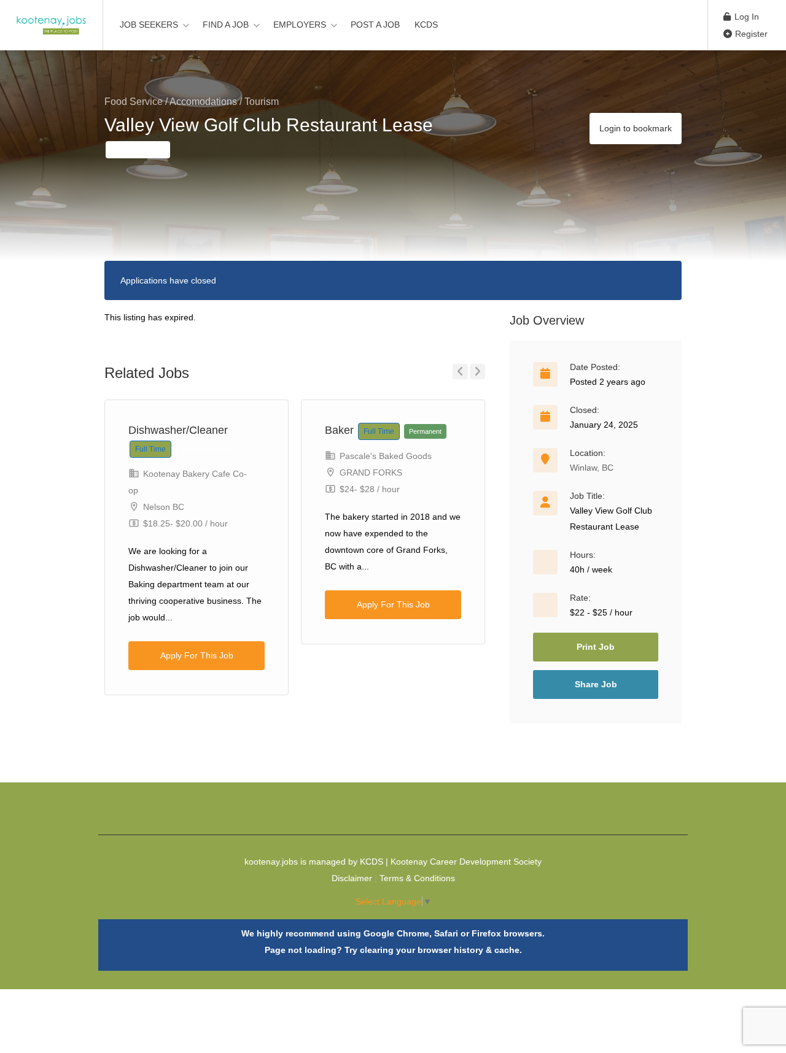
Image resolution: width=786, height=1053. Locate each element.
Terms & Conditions (417, 878)
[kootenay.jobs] (51, 19)
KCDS (426, 24)
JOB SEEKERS (149, 24)
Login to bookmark (635, 128)
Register (750, 34)
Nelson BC (163, 507)
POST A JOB (375, 24)
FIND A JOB (226, 24)
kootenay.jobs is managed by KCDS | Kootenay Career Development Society (393, 861)
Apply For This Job (196, 655)
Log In (745, 16)
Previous (460, 371)
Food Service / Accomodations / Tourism (191, 101)
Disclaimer (352, 878)
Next (477, 371)
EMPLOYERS (299, 24)
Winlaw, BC (591, 467)
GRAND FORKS (371, 472)
